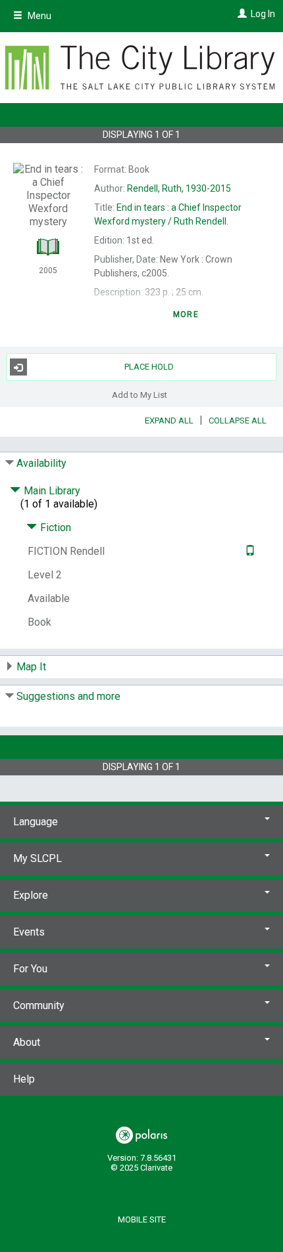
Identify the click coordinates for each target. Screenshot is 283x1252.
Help (24, 1079)
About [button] (26, 1042)
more (186, 314)
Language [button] (35, 821)
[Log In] (240, 14)
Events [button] (29, 932)
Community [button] (38, 1005)
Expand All (169, 420)
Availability (41, 463)
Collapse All (238, 420)
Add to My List (139, 394)
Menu (38, 16)
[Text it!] (248, 551)
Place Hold (149, 367)
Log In (263, 14)
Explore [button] (30, 895)
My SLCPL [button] (37, 858)
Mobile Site (142, 1219)
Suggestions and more (68, 696)
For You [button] (30, 968)
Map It (31, 666)
